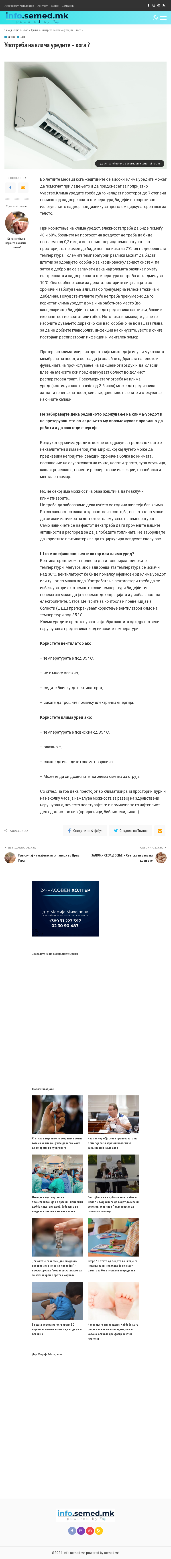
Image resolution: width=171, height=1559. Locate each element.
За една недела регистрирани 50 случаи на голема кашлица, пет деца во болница (57, 1329)
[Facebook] (148, 5)
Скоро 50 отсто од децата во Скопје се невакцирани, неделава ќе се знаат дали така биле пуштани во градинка (112, 1265)
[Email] (23, 187)
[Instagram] (153, 5)
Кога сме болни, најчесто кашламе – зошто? (16, 243)
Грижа (11, 37)
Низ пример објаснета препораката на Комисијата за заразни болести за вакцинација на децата (112, 1143)
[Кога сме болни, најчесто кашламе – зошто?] (16, 222)
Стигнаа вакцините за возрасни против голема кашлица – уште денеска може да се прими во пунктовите (57, 1143)
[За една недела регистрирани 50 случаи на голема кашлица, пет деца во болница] (57, 1301)
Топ (22, 37)
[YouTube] (158, 5)
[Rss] (164, 5)
